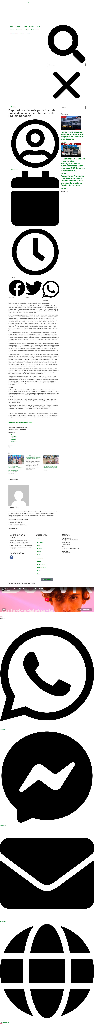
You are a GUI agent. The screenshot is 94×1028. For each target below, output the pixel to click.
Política (12, 29)
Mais (28, 33)
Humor (22, 33)
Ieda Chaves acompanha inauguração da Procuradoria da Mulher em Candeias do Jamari (50, 466)
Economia (19, 29)
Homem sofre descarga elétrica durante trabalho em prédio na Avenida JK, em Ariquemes (72, 135)
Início (11, 26)
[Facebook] (11, 557)
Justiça (26, 29)
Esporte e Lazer (14, 33)
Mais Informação (4, 1022)
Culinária (31, 26)
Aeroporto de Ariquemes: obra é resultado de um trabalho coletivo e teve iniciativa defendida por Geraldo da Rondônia (72, 180)
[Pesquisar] (62, 110)
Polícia (38, 26)
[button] (67, 44)
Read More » (64, 142)
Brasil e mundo (35, 29)
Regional (13, 106)
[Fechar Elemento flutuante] (1, 617)
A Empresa (18, 26)
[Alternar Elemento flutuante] (1, 1024)
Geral (25, 26)
